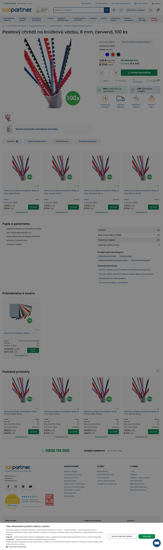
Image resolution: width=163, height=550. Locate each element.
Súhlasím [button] (147, 536)
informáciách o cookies (41, 542)
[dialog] (81, 536)
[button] (54, 546)
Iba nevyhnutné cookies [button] (122, 536)
